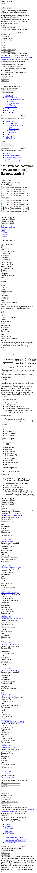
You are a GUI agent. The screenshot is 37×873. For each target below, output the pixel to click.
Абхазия (12, 105)
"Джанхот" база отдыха (9, 696)
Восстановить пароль (8, 27)
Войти (3, 90)
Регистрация (11, 90)
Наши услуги (9, 833)
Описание (4, 232)
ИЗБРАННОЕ (10, 112)
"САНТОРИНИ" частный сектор (12, 722)
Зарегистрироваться (8, 51)
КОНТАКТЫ (9, 110)
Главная (7, 153)
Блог (6, 830)
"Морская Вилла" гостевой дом (12, 618)
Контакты (8, 832)
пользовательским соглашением (12, 57)
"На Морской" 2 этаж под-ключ (12, 515)
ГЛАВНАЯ (9, 96)
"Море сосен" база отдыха (10, 593)
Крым (11, 101)
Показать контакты (7, 221)
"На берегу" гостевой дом (10, 644)
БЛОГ (7, 108)
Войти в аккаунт (7, 8)
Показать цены (6, 539)
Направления (9, 826)
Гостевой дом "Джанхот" (9, 747)
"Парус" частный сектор (9, 670)
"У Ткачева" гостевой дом (14, 161)
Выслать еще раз (7, 38)
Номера (3, 229)
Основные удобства (8, 227)
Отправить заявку (7, 223)
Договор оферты (11, 842)
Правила (4, 234)
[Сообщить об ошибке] (4, 225)
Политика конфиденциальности (16, 839)
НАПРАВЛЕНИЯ (11, 97)
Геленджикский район (13, 157)
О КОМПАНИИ (11, 107)
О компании (9, 828)
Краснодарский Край (16, 99)
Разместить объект (8, 92)
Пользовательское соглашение (15, 841)
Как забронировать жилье (14, 837)
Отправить (5, 80)
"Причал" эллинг (7, 541)
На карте (4, 236)
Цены (3, 231)
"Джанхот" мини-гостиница (11, 567)
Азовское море (14, 103)
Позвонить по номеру (8, 777)
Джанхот (8, 159)
